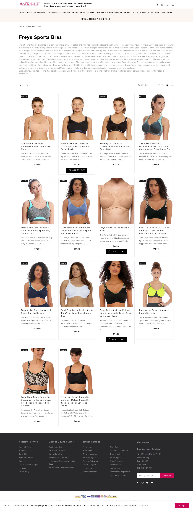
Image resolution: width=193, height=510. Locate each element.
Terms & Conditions (26, 457)
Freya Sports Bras (33, 26)
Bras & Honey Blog (55, 447)
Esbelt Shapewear (116, 461)
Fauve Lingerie (115, 457)
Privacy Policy (24, 471)
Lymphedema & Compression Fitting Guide (62, 462)
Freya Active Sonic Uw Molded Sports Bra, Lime (154, 311)
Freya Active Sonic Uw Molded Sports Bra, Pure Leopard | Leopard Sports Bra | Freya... (154, 230)
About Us (22, 461)
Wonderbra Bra (115, 464)
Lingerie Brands (91, 441)
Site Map (22, 468)
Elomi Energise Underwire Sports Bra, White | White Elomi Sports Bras (77, 313)
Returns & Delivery (25, 447)
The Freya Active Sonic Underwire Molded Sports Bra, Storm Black (115, 146)
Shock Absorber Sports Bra (120, 471)
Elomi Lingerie (115, 454)
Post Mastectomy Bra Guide (59, 457)
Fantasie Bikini (88, 468)
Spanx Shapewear (89, 471)
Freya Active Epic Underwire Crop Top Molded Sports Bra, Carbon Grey (35, 230)
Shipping (22, 450)
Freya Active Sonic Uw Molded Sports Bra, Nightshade (36, 311)
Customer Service (28, 441)
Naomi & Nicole (115, 468)
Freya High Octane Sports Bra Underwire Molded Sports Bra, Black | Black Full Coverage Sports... (75, 401)
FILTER (25, 85)
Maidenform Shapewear (119, 450)
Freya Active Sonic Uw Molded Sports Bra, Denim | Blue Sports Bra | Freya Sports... (76, 230)
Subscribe (167, 475)
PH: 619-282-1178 (144, 468)
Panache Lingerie (89, 457)
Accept (182, 505)
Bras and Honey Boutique (28, 464)
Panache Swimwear (90, 461)
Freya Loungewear (90, 454)
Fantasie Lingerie (89, 464)
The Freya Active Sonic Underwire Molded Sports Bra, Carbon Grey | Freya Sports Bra (154, 146)
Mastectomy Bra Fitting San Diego (61, 467)
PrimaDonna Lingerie (118, 475)
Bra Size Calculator (55, 454)
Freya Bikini (87, 450)
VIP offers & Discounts (57, 450)
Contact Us (23, 454)
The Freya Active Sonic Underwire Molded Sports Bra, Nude (36, 146)
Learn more (143, 505)
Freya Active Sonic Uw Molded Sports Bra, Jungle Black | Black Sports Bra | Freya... (115, 313)
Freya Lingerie (88, 447)
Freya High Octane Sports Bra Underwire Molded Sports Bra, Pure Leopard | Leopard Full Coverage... (36, 401)
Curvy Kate (114, 447)
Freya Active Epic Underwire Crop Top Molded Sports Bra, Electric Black (75, 146)
